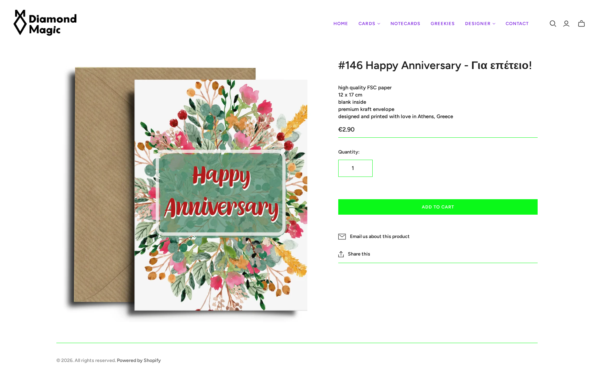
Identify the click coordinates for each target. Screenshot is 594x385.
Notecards (405, 23)
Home (340, 23)
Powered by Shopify (139, 360)
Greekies (443, 23)
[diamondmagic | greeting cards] (45, 24)
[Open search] (553, 23)
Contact (517, 23)
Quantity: (349, 152)
